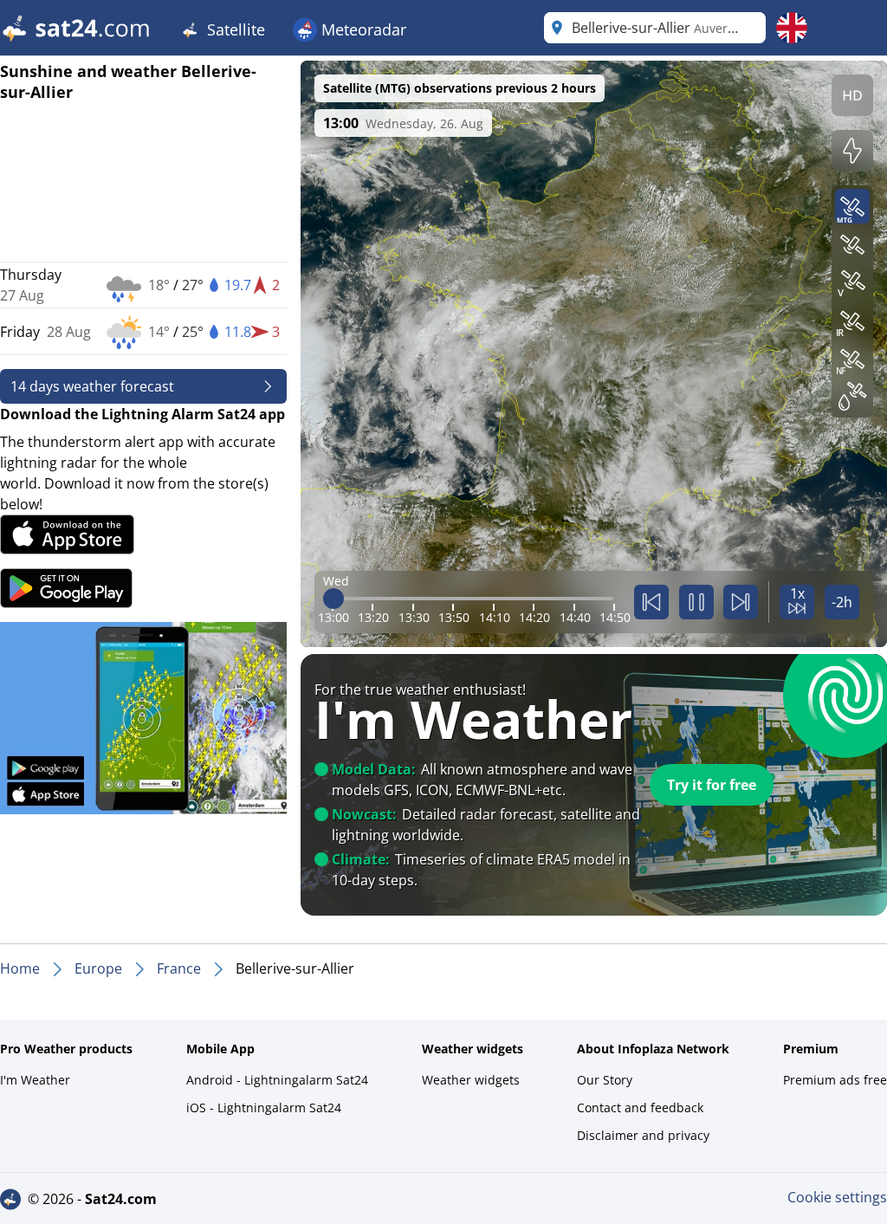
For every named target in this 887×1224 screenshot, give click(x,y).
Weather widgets (471, 1080)
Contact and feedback (640, 1107)
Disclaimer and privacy (643, 1135)
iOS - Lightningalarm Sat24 (263, 1107)
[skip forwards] (740, 602)
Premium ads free (835, 1080)
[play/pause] (696, 602)
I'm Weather (35, 1080)
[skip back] (651, 602)
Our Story (604, 1080)
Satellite (234, 29)
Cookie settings (837, 1197)
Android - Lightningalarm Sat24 (277, 1080)
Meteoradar (361, 29)
